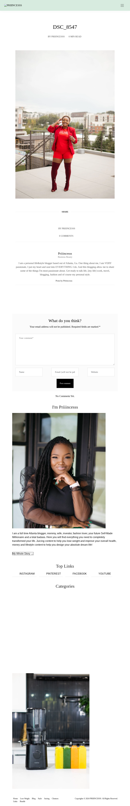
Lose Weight (24, 798)
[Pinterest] (65, 219)
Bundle (22, 801)
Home (15, 798)
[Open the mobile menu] (122, 5)
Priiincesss (58, 36)
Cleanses (55, 798)
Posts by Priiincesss (64, 281)
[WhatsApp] (71, 219)
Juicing (46, 798)
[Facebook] (53, 219)
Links (15, 801)
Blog (34, 798)
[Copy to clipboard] (77, 219)
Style (40, 798)
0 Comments (66, 236)
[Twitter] (59, 219)
